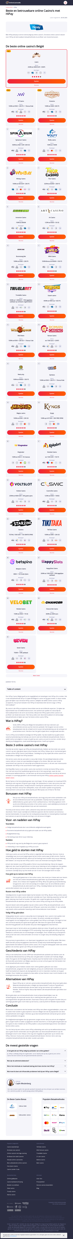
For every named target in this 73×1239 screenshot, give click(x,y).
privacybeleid (13, 1236)
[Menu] (65, 3)
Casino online (9, 7)
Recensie (36, 85)
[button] (36, 675)
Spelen (36, 81)
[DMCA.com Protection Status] (18, 1210)
